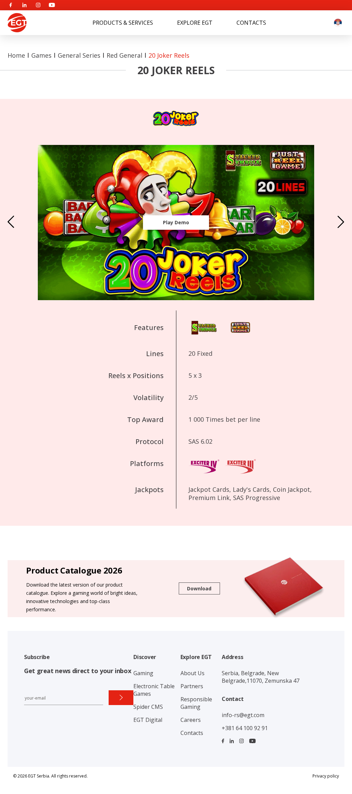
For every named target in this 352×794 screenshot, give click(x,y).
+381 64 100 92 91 (245, 728)
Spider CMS (148, 707)
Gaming (143, 673)
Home (16, 55)
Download (199, 588)
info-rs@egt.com (243, 715)
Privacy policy (325, 776)
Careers (190, 720)
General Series (79, 55)
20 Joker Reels (168, 55)
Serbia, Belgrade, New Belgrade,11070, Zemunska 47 (260, 676)
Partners (191, 686)
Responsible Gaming (196, 703)
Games (41, 55)
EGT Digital (147, 720)
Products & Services (122, 23)
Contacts (251, 23)
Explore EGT (194, 23)
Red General (124, 55)
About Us (192, 673)
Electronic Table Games (154, 689)
